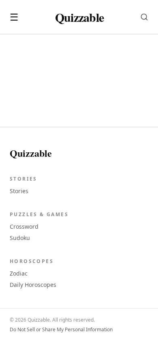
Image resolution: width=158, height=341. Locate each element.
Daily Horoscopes (33, 284)
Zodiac (19, 273)
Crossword (24, 226)
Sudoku (20, 238)
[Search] (144, 17)
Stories (19, 191)
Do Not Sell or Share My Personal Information (61, 329)
